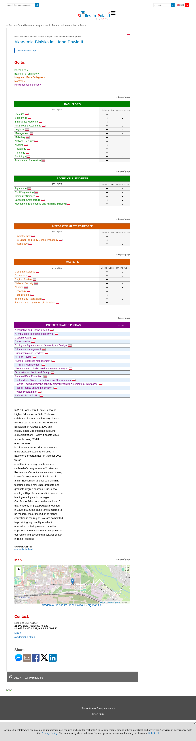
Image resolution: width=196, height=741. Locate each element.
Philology (20, 152)
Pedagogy (20, 148)
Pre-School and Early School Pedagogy (36, 240)
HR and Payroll (23, 357)
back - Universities (25, 676)
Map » (17, 632)
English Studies (23, 279)
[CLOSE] (153, 733)
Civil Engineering (24, 192)
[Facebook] (36, 660)
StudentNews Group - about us (98, 708)
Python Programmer (26, 391)
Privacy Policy (49, 733)
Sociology (20, 156)
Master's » (19, 81)
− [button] (19, 574)
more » (121, 325)
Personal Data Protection (29, 376)
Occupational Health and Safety (32, 372)
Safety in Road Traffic (27, 395)
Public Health (22, 295)
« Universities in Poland (74, 25)
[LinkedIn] (53, 660)
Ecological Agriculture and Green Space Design (41, 345)
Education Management (28, 349)
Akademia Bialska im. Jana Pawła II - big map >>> (72, 605)
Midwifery (20, 137)
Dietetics (19, 114)
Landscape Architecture (27, 200)
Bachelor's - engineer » (27, 73)
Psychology (21, 243)
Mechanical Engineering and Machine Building (40, 203)
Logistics (19, 129)
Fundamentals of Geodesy (29, 353)
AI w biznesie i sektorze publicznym (34, 334)
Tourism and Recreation (28, 160)
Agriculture (21, 188)
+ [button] (19, 569)
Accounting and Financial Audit (32, 330)
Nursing (19, 145)
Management (22, 133)
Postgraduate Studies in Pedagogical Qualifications (43, 380)
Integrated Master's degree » (29, 77)
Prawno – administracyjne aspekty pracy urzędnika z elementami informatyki (56, 384)
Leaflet (102, 602)
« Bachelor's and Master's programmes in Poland (33, 25)
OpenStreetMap (114, 602)
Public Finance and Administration (34, 387)
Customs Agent (23, 337)
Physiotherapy (22, 236)
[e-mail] (27, 660)
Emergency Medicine (26, 121)
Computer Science (25, 196)
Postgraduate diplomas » (27, 84)
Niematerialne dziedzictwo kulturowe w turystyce (41, 368)
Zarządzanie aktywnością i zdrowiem (35, 302)
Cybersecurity (22, 341)
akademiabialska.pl (27, 50)
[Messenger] (18, 660)
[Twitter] (44, 659)
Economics (21, 118)
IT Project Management (28, 364)
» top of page (123, 97)
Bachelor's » (21, 70)
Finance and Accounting (28, 125)
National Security (24, 141)
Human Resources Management (33, 361)
